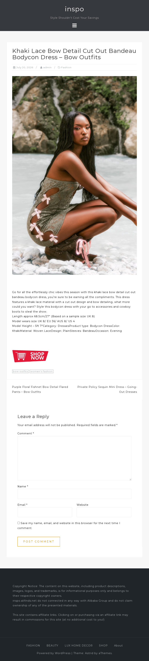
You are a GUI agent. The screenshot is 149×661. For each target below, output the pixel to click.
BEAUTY (52, 645)
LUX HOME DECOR (79, 645)
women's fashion (41, 371)
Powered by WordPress (54, 653)
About (118, 645)
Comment (25, 433)
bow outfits (20, 371)
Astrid (89, 653)
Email (22, 504)
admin (47, 67)
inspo (74, 9)
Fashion (66, 67)
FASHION (33, 645)
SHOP (103, 645)
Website (82, 504)
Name (22, 486)
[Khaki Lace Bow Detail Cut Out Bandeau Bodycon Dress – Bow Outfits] (74, 175)
